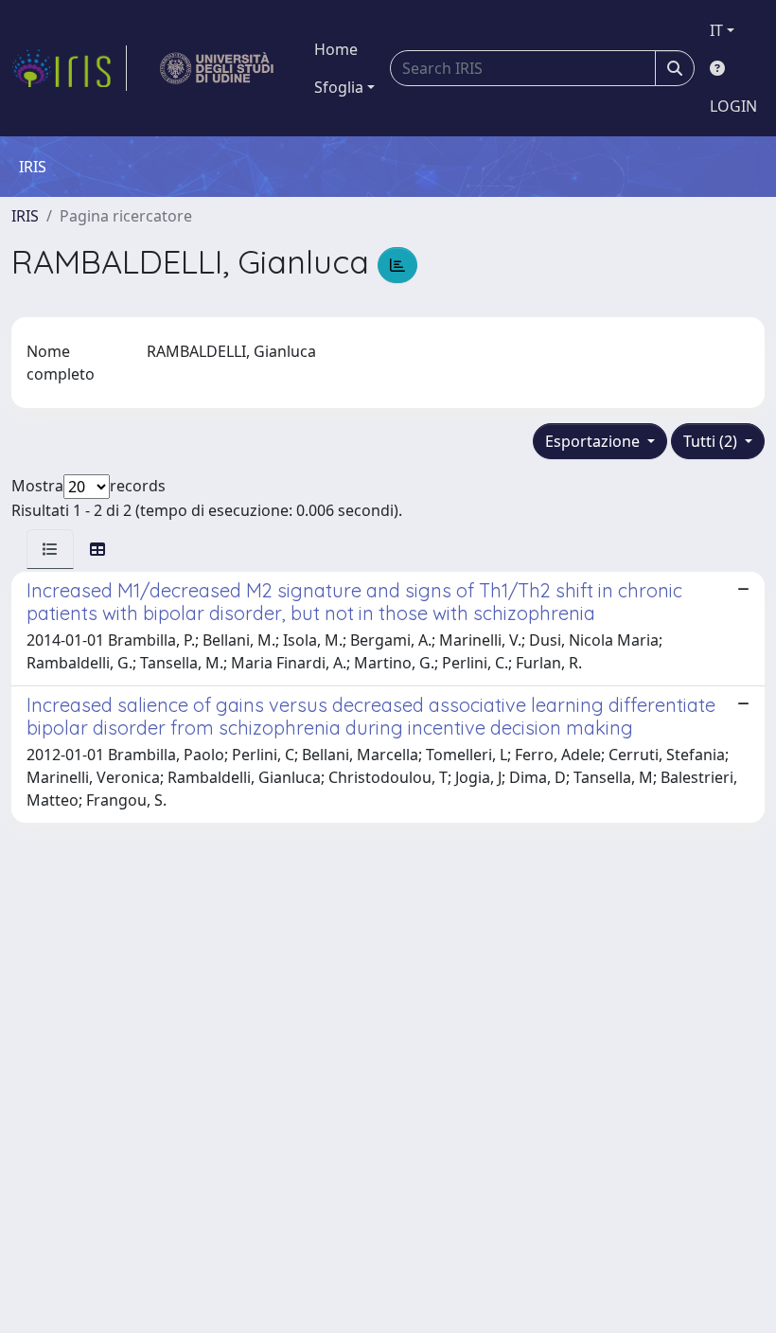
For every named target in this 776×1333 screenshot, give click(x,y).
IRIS (25, 215)
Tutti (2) (712, 441)
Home (336, 49)
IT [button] (716, 30)
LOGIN (733, 106)
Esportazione (594, 441)
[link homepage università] (217, 68)
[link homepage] (69, 68)
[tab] (50, 549)
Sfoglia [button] (338, 87)
